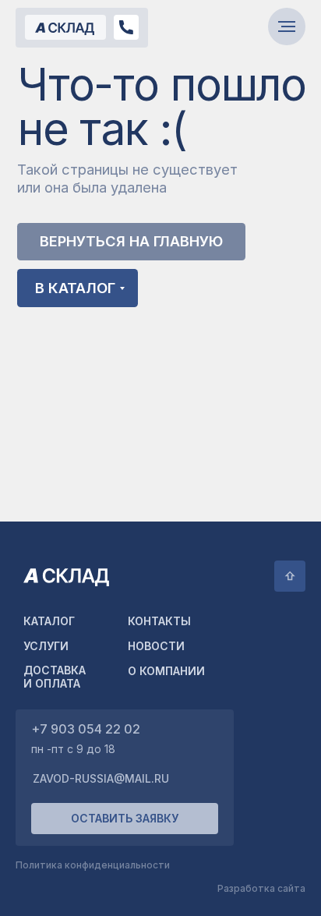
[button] (124, 818)
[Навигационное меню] (286, 26)
